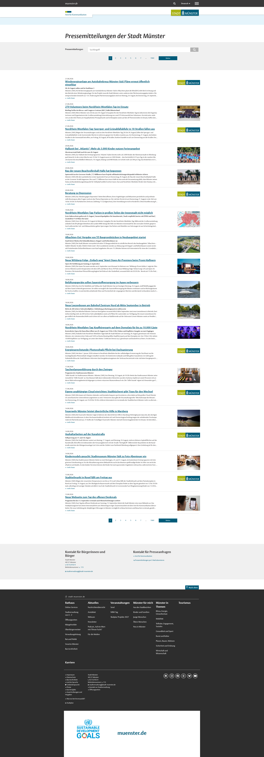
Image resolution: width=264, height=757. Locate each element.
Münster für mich (143, 602)
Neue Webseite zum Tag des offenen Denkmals (91, 497)
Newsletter (92, 622)
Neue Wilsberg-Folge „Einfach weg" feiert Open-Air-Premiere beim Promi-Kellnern (110, 260)
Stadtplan (70, 703)
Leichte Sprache (72, 682)
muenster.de (71, 3)
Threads (183, 676)
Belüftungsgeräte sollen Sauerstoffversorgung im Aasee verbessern (101, 282)
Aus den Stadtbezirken (142, 607)
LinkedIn (166, 676)
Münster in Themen (162, 604)
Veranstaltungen (120, 602)
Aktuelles (93, 602)
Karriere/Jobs (71, 690)
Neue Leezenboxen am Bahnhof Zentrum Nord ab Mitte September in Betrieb (107, 305)
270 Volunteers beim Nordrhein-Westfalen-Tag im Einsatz (96, 106)
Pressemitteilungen (74, 49)
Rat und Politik (71, 639)
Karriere (70, 662)
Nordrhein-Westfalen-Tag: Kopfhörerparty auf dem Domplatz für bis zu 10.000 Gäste (111, 327)
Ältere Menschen (140, 622)
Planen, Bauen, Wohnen (165, 641)
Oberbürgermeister (73, 629)
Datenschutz (71, 677)
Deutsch (184, 3)
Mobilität (159, 619)
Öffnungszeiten (71, 620)
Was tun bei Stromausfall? (76, 699)
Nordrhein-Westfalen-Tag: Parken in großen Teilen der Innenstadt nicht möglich (109, 212)
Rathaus (69, 602)
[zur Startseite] (185, 13)
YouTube (195, 676)
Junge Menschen (139, 617)
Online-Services (71, 607)
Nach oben (193, 587)
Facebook (177, 676)
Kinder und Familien (141, 612)
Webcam (91, 617)
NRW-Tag (114, 612)
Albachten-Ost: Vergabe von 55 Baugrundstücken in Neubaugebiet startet (105, 237)
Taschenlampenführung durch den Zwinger (89, 369)
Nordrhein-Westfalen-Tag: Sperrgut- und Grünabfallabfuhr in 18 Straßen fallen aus (110, 128)
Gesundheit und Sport (164, 631)
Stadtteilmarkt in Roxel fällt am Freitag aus (88, 477)
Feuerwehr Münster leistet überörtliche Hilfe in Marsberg (96, 411)
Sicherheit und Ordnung (165, 646)
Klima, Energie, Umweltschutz (162, 612)
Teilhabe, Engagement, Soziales (165, 624)
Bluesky (189, 676)
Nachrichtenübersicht (96, 607)
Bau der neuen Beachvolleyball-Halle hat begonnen (93, 170)
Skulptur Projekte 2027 (120, 617)
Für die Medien (94, 634)
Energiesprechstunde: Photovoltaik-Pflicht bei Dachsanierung (99, 349)
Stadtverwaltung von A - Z (71, 613)
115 (82, 567)
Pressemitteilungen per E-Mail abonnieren (149, 560)
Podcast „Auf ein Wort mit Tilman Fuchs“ (96, 628)
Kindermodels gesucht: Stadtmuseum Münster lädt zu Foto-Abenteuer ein (105, 456)
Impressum (71, 675)
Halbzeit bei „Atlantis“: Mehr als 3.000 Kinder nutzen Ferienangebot (102, 148)
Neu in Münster (139, 627)
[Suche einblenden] (174, 3)
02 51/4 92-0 (71, 565)
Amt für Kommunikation (143, 556)
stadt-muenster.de (76, 597)
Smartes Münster (72, 644)
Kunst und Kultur (162, 636)
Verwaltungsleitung (73, 634)
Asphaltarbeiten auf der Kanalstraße (85, 434)
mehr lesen (71, 98)
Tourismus (184, 602)
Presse (69, 687)
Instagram (171, 676)
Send (112, 607)
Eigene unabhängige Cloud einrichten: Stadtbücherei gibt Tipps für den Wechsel (109, 391)
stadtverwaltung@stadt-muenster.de (80, 571)
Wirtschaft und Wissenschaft (162, 652)
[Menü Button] (197, 3)
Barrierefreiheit (71, 649)
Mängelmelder (71, 625)
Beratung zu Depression (78, 192)
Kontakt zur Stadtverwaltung (99, 687)
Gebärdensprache (73, 685)
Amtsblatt (92, 612)
